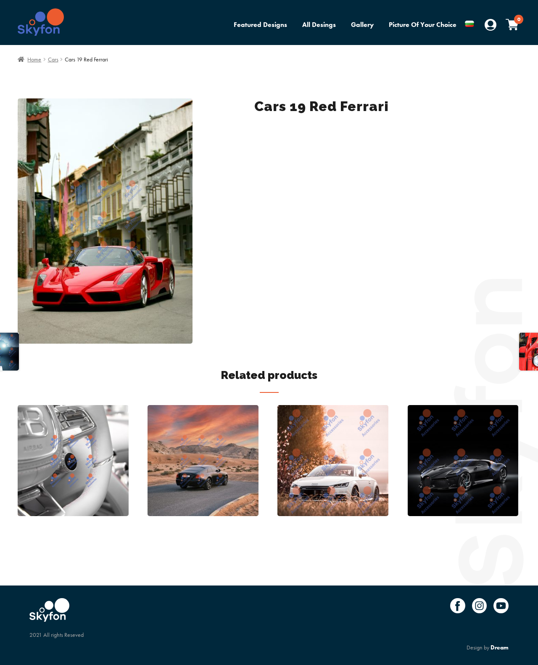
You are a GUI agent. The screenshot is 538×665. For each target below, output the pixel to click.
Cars (53, 59)
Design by (488, 647)
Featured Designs (260, 24)
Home (34, 59)
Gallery (362, 24)
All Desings (319, 24)
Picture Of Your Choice (422, 24)
